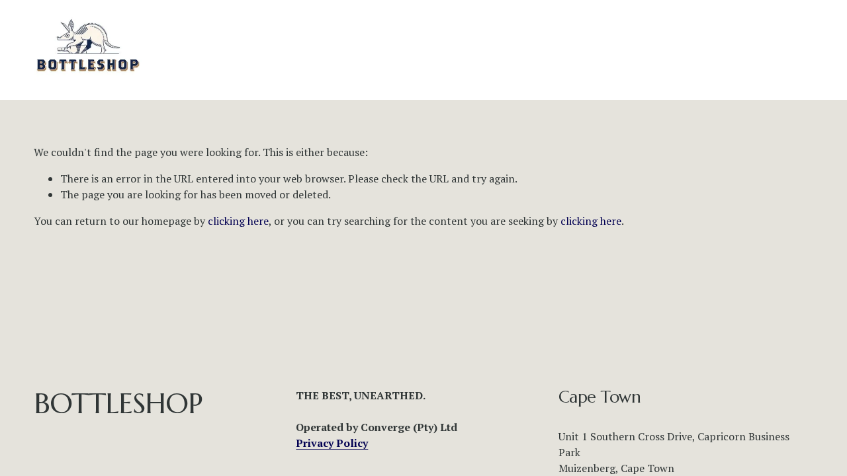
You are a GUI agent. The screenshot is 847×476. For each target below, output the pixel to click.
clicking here (238, 221)
